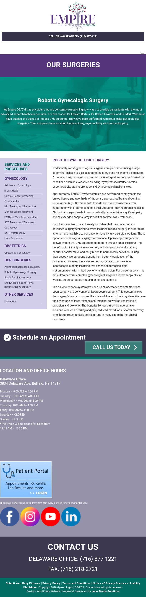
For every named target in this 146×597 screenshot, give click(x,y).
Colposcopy (10, 228)
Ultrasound (10, 301)
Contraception (12, 201)
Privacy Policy (51, 583)
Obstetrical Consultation (17, 253)
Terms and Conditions (76, 583)
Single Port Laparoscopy (17, 277)
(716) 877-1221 (98, 559)
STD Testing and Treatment (19, 222)
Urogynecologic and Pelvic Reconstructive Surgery (18, 285)
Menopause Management (18, 212)
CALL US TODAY (112, 347)
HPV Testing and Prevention (20, 206)
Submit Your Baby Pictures (23, 583)
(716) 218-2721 (79, 569)
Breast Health (11, 191)
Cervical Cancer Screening (18, 196)
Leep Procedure (13, 238)
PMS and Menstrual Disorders (20, 217)
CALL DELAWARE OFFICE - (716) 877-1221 (73, 36)
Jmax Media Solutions (106, 591)
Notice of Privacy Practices (110, 583)
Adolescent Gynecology (17, 185)
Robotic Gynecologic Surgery (20, 272)
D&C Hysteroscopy (14, 233)
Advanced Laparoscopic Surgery (22, 267)
